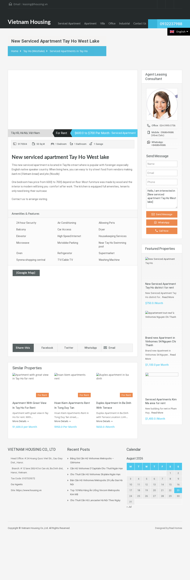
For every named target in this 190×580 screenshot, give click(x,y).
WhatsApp (90, 347)
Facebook (47, 347)
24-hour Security (26, 222)
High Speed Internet (69, 236)
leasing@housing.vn (35, 4)
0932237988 (171, 24)
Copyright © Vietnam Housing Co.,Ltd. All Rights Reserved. (39, 528)
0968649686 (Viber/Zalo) (162, 134)
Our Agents (17, 484)
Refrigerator (65, 253)
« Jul (129, 506)
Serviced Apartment (69, 23)
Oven (19, 253)
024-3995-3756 (167, 125)
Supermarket (106, 253)
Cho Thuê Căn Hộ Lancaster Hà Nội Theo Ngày (95, 500)
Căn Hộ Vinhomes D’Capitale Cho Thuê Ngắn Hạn (96, 468)
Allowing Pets (107, 222)
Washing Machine (109, 259)
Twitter (68, 347)
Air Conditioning (67, 222)
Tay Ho (66, 165)
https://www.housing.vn (29, 490)
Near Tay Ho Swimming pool (112, 244)
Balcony (21, 229)
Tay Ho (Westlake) (34, 51)
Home (14, 51)
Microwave (22, 242)
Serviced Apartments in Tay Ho (69, 51)
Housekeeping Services (113, 236)
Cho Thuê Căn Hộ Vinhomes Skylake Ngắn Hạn (95, 474)
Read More (168, 297)
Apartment (90, 23)
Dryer (102, 229)
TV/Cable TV (65, 259)
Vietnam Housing (29, 22)
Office (112, 23)
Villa (102, 23)
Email (112, 347)
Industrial (124, 23)
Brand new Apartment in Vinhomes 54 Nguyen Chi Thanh (160, 341)
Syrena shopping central (30, 259)
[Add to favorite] (15, 78)
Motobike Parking (68, 242)
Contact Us (139, 23)
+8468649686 (158, 145)
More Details (19, 421)
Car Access (64, 229)
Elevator (21, 236)
